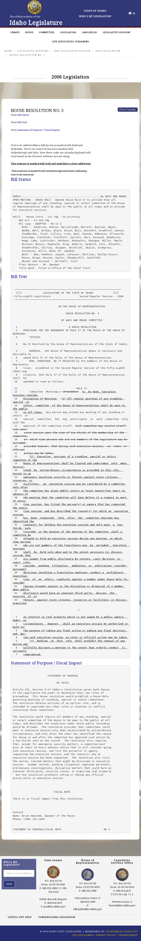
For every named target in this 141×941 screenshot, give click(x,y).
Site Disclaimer (82, 935)
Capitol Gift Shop (20, 917)
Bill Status (23, 114)
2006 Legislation (107, 50)
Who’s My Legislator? (95, 16)
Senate (15, 32)
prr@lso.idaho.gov (55, 906)
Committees (47, 32)
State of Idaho (95, 10)
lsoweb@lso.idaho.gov (122, 905)
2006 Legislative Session (72, 50)
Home (8, 50)
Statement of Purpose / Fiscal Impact (38, 130)
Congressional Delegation (56, 917)
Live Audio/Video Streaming (70, 41)
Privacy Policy (105, 935)
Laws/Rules (89, 32)
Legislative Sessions (117, 32)
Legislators (68, 32)
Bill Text (22, 122)
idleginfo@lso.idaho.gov (87, 909)
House (29, 32)
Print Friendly (128, 109)
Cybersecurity (128, 935)
